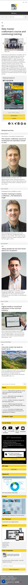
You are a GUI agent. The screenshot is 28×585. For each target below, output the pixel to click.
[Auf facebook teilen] (9, 124)
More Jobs (14, 469)
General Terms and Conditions (9, 578)
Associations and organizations (10, 522)
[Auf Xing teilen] (15, 124)
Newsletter (3, 576)
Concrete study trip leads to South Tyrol (12, 348)
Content (14, 118)
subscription (14, 115)
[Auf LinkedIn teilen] (18, 124)
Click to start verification (15, 455)
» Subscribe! (14, 459)
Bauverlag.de (4, 583)
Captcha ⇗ (19, 456)
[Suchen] (25, 17)
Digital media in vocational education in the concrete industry (12, 308)
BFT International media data (10, 492)
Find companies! (14, 569)
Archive (4, 547)
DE (23, 2)
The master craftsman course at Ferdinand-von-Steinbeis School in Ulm (14, 141)
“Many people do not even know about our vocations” (14, 250)
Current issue (5, 542)
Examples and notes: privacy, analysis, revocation (13, 462)
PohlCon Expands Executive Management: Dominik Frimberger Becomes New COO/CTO (13, 405)
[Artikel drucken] (24, 124)
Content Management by (7, 582)
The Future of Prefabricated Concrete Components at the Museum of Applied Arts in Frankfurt (12, 411)
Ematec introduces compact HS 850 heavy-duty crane (13, 400)
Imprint (13, 579)
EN (26, 2)
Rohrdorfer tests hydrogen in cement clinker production (12, 396)
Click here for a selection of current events (13, 515)
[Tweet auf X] (12, 124)
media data (10, 576)
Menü (14, 13)
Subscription (5, 545)
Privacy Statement (5, 579)
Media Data (5, 544)
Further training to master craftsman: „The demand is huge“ (12, 196)
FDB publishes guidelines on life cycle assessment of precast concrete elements (13, 392)
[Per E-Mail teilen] (21, 124)
